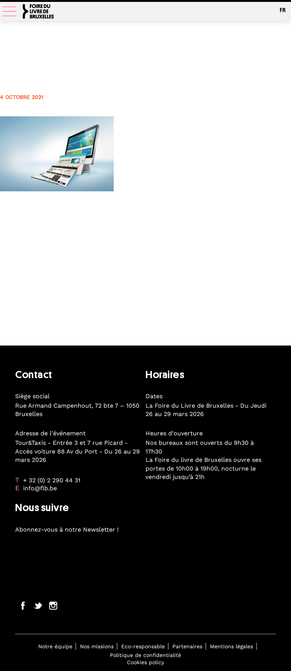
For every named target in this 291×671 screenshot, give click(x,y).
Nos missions (97, 646)
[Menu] (9, 11)
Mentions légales (231, 646)
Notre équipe (55, 646)
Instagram (53, 605)
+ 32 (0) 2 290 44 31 (51, 480)
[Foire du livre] (38, 12)
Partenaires (187, 646)
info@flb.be (40, 488)
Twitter (37, 605)
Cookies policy (145, 662)
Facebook (22, 605)
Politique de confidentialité (145, 655)
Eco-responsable (143, 646)
